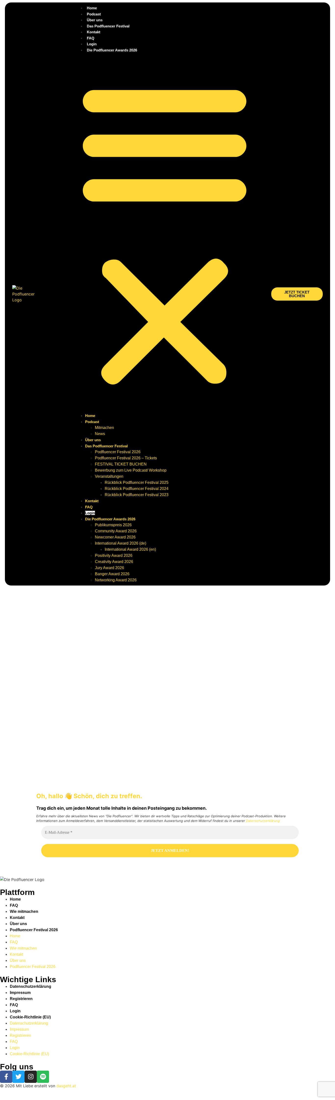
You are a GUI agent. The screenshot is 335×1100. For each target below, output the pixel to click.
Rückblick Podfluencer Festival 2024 (136, 489)
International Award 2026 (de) (120, 543)
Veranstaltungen (109, 476)
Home (92, 8)
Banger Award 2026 (112, 574)
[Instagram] (31, 1077)
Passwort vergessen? (83, 756)
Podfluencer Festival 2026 (118, 452)
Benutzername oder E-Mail (53, 685)
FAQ (90, 38)
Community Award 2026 (116, 531)
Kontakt (93, 32)
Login (92, 44)
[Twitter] (18, 1077)
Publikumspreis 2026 (113, 525)
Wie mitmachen (24, 911)
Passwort (38, 706)
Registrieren (111, 741)
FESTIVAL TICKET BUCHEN (121, 464)
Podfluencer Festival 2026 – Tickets (126, 458)
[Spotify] (43, 1077)
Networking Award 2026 (116, 580)
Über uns (95, 20)
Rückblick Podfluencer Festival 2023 (136, 495)
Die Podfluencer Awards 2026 (112, 50)
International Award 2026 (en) (130, 549)
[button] (164, 233)
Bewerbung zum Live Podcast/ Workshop (131, 470)
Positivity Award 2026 (113, 555)
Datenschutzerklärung (263, 821)
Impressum (20, 992)
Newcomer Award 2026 (115, 537)
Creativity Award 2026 (114, 562)
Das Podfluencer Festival (108, 26)
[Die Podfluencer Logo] (22, 879)
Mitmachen (104, 428)
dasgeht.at (66, 1085)
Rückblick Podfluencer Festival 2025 (136, 482)
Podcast (94, 14)
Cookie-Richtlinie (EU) (30, 1017)
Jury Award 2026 (109, 568)
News (100, 434)
